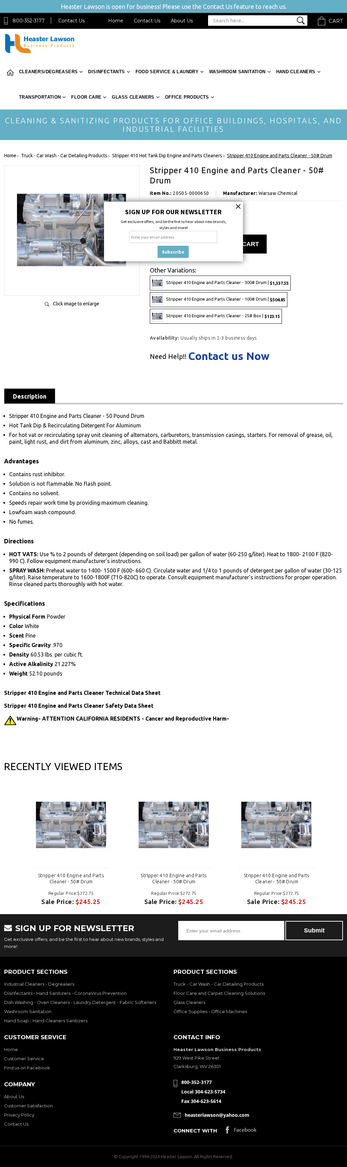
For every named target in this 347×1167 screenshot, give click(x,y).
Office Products (187, 97)
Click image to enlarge (76, 303)
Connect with (195, 1130)
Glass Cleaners (133, 97)
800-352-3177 (29, 21)
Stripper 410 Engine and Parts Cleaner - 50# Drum (71, 878)
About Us (182, 21)
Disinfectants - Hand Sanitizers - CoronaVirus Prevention (65, 993)
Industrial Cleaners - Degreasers (39, 984)
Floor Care (86, 97)
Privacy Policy (19, 1115)
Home (115, 21)
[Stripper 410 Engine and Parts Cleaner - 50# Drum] (72, 283)
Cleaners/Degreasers (48, 71)
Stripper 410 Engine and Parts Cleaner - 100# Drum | (225, 299)
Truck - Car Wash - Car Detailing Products (219, 984)
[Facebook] (241, 1131)
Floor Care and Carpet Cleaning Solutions (219, 993)
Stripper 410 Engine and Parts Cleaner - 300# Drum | (227, 282)
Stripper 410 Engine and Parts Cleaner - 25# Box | (223, 315)
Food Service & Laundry (167, 71)
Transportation (40, 97)
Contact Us (71, 21)
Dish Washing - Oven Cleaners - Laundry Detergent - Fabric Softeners (80, 1002)
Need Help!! (168, 356)
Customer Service (24, 1058)
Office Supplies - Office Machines (210, 1011)
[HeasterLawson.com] (39, 52)
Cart (336, 21)
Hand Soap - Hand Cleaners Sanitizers (45, 1020)
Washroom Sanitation (237, 71)
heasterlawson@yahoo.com (217, 1115)
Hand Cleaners (295, 71)
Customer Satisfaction (28, 1105)
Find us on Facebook (27, 1067)
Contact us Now (228, 355)
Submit (314, 930)
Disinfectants (106, 71)
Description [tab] (29, 396)
